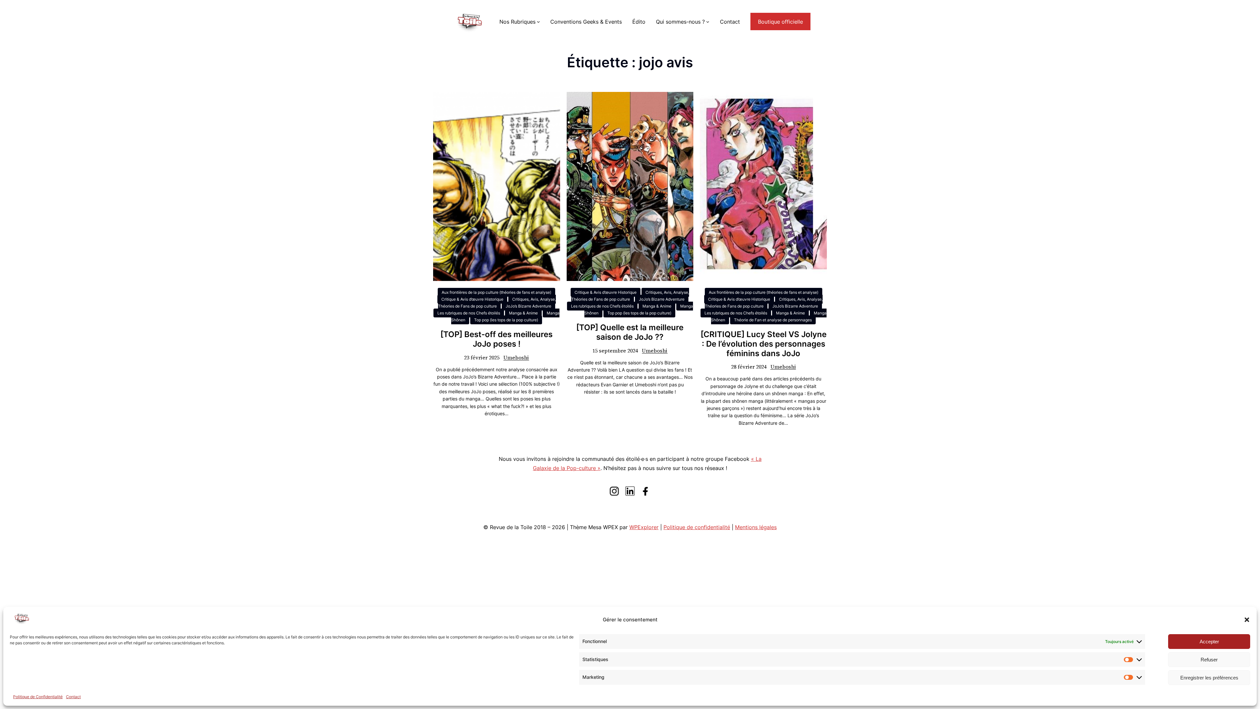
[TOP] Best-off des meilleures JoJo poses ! (496, 339)
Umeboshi (516, 357)
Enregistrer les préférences (1209, 677)
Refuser (1209, 659)
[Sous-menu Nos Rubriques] (538, 21)
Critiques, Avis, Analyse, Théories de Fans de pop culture (497, 303)
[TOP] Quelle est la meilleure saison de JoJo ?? (629, 332)
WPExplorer (644, 527)
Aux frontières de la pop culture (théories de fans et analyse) (496, 292)
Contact (73, 696)
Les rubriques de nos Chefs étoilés (468, 313)
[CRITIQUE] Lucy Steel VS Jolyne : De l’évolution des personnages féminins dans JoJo (764, 344)
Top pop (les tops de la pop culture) (506, 319)
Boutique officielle (780, 21)
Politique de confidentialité (696, 527)
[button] (1247, 619)
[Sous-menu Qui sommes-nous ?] (707, 21)
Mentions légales (756, 527)
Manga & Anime (523, 313)
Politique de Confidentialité (38, 696)
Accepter (1209, 641)
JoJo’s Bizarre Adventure (528, 306)
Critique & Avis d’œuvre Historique (472, 299)
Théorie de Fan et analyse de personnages (773, 319)
